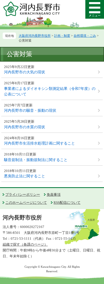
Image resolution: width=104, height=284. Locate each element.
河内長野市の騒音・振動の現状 (30, 111)
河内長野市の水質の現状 (24, 127)
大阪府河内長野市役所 (35, 36)
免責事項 (54, 195)
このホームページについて (26, 203)
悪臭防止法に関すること (24, 176)
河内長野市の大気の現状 (24, 72)
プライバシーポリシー (22, 195)
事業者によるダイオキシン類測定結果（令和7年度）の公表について (49, 91)
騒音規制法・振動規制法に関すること (35, 160)
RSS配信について (67, 203)
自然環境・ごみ (85, 36)
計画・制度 (62, 36)
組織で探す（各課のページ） (25, 244)
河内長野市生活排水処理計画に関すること (39, 143)
